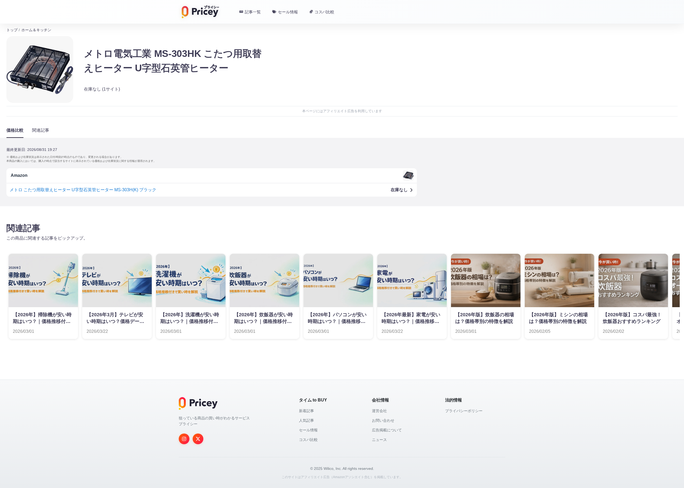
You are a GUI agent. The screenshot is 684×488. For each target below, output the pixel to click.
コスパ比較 (308, 440)
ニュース (379, 440)
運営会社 (379, 411)
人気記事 (306, 420)
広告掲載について (387, 430)
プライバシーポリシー (464, 411)
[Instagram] (184, 439)
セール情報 (308, 430)
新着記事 (306, 411)
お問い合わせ (383, 420)
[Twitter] (198, 439)
